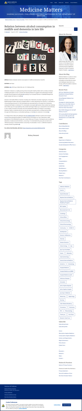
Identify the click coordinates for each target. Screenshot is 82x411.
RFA (61, 311)
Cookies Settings (57, 404)
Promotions (63, 307)
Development (63, 231)
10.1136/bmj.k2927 (30, 115)
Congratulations (63, 161)
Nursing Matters (63, 170)
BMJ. (11, 87)
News (60, 356)
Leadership (61, 166)
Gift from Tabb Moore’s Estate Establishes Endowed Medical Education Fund (66, 94)
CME (60, 159)
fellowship (69, 253)
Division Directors (64, 242)
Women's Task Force (65, 318)
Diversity (62, 238)
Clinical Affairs (63, 217)
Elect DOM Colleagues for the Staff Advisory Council (67, 110)
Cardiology (62, 213)
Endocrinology (63, 246)
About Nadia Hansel (63, 128)
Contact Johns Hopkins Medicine (67, 335)
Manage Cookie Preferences (10, 399)
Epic (71, 246)
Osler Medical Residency (66, 303)
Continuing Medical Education (66, 142)
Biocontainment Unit (65, 210)
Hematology (71, 264)
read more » (71, 70)
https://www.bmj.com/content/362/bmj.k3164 (34, 128)
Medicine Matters (41, 9)
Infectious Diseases (65, 278)
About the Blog (62, 131)
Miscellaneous (62, 168)
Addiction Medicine (64, 186)
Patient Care (61, 2)
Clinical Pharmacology (65, 224)
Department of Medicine (65, 140)
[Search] (76, 29)
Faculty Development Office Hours (67, 145)
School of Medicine (73, 2)
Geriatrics (62, 264)
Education (61, 163)
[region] (41, 405)
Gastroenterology (64, 257)
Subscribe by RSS (63, 326)
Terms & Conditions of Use (65, 373)
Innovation (62, 282)
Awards (62, 190)
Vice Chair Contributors (64, 178)
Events (61, 253)
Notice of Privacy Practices (65, 365)
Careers (61, 358)
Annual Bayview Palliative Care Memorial (66, 99)
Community (63, 228)
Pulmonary (72, 307)
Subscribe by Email (63, 133)
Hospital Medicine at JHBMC (67, 271)
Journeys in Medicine (65, 293)
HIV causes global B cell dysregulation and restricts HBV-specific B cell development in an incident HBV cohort (68, 116)
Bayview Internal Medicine (66, 197)
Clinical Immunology (65, 220)
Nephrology (71, 296)
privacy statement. (23, 408)
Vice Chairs (71, 314)
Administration (62, 151)
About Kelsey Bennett (64, 126)
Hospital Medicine (64, 267)
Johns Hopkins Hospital (65, 289)
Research (67, 2)
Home (60, 331)
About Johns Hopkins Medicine (66, 333)
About (51, 2)
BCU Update (63, 206)
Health (55, 2)
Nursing (62, 300)
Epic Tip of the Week (65, 249)
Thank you (62, 314)
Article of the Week (20, 19)
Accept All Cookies (66, 404)
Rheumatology (68, 311)
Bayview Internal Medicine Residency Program (66, 201)
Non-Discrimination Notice (65, 375)
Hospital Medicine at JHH (66, 275)
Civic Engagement (63, 156)
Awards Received (64, 194)
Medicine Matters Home (10, 19)
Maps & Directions (63, 340)
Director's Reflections (65, 235)
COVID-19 (71, 228)
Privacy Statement (63, 371)
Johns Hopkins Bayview (65, 285)
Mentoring (62, 296)
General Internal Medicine (66, 260)
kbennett (8, 32)
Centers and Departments (65, 338)
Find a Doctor (62, 343)
